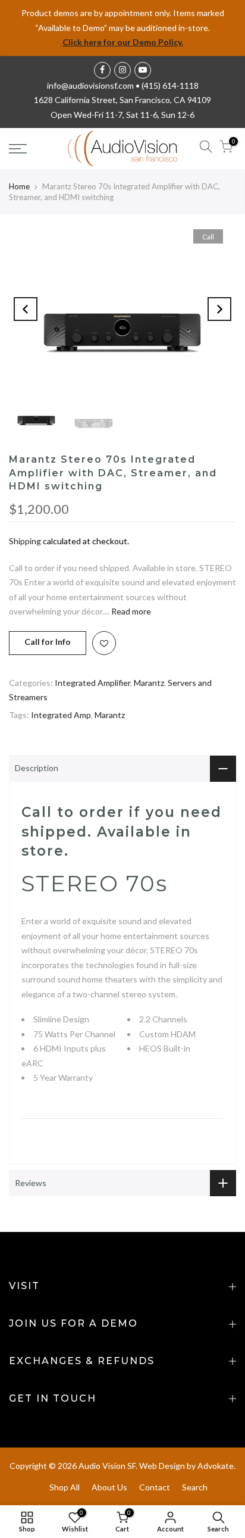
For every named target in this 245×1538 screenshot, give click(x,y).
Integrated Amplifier (92, 683)
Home (19, 186)
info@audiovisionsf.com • (94, 85)
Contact (154, 1487)
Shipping (25, 541)
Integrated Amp (61, 715)
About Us (109, 1487)
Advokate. (216, 1466)
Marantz (149, 683)
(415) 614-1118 (170, 85)
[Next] (219, 309)
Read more (130, 611)
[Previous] (25, 309)
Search (195, 1487)
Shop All (64, 1487)
